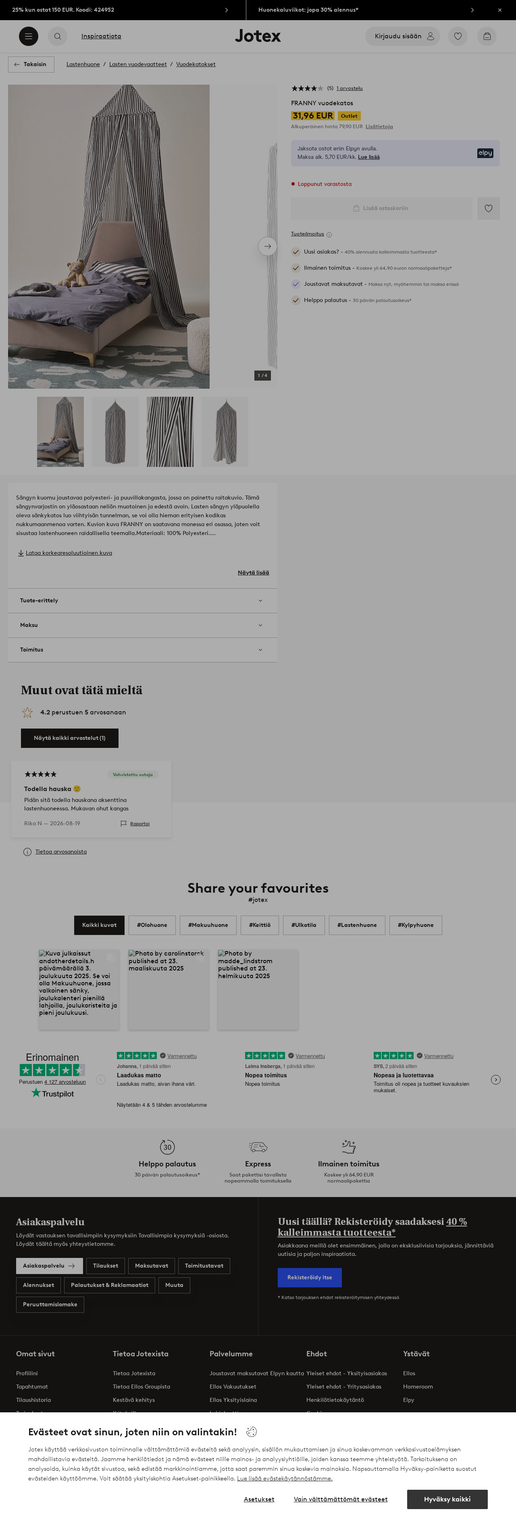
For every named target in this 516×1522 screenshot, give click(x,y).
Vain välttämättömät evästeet (341, 1499)
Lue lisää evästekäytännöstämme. (285, 1478)
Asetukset (259, 1499)
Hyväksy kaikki (447, 1499)
